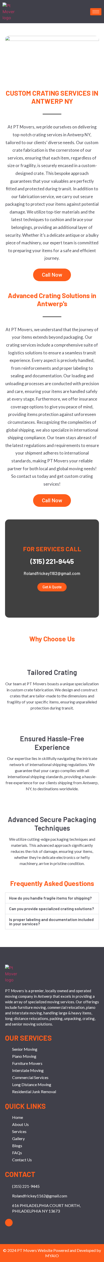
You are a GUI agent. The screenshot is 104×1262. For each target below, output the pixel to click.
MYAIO (52, 1255)
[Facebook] (9, 1222)
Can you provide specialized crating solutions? (51, 908)
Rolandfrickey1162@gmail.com (52, 573)
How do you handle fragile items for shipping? (50, 898)
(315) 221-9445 (52, 561)
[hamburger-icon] (95, 11)
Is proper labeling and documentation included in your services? (51, 921)
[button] (52, 898)
